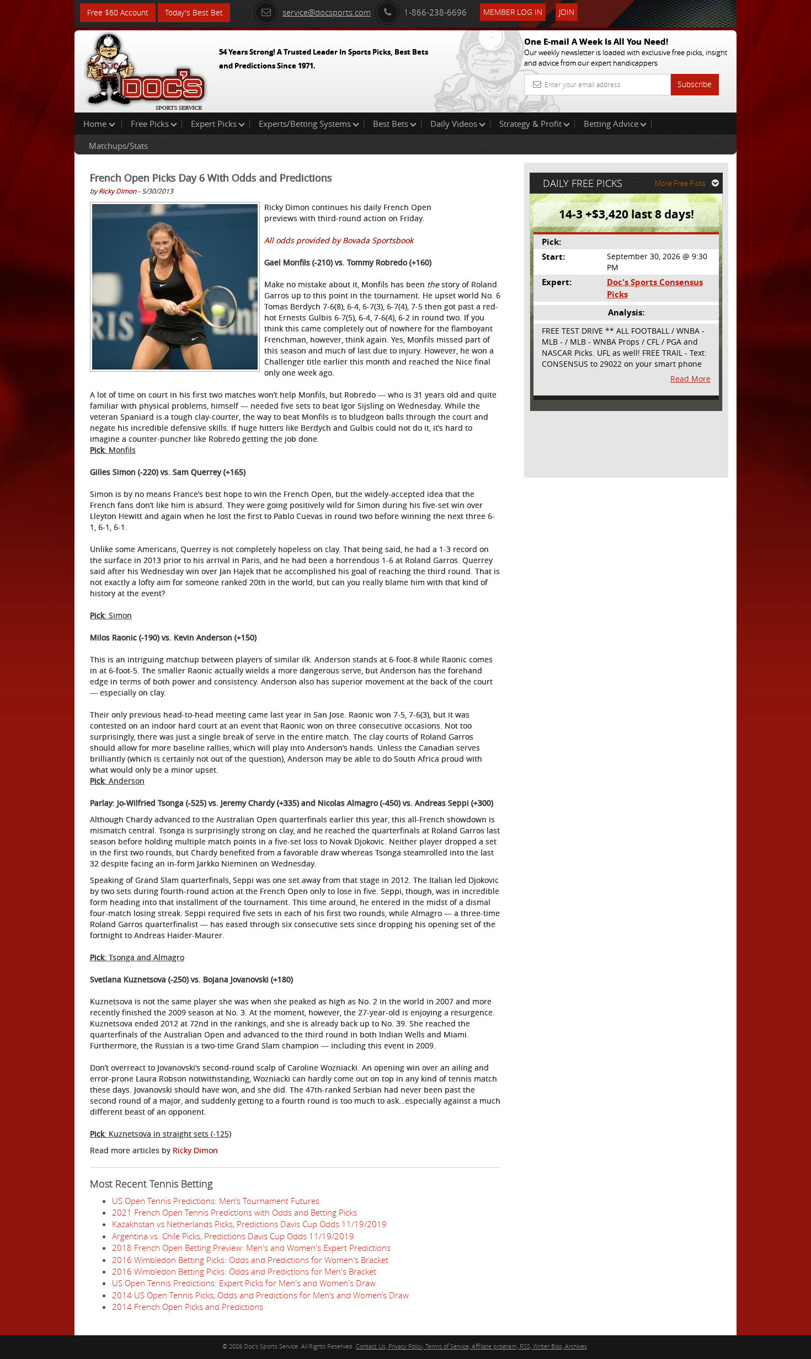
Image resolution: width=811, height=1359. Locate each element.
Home (96, 123)
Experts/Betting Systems (305, 123)
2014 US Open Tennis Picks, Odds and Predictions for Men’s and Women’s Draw (260, 1295)
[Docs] (146, 68)
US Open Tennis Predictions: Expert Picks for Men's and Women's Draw (244, 1282)
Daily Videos (453, 123)
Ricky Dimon (117, 190)
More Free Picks (680, 183)
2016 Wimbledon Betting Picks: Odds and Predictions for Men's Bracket (244, 1271)
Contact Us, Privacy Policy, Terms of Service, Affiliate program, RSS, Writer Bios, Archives (471, 1346)
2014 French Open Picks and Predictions (187, 1306)
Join (566, 12)
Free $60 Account (117, 12)
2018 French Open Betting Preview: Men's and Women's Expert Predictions (251, 1247)
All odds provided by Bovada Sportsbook (338, 240)
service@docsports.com (326, 12)
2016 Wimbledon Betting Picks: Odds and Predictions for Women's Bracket (250, 1259)
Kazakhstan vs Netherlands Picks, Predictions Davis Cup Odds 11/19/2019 (249, 1223)
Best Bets (390, 123)
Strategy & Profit (530, 123)
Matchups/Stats (118, 145)
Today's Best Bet (194, 12)
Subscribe (694, 84)
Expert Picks (214, 123)
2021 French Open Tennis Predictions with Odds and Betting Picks (234, 1212)
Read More (690, 378)
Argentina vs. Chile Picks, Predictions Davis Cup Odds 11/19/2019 (233, 1236)
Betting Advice (611, 123)
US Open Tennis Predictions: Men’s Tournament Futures (215, 1200)
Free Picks (150, 123)
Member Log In (512, 12)
